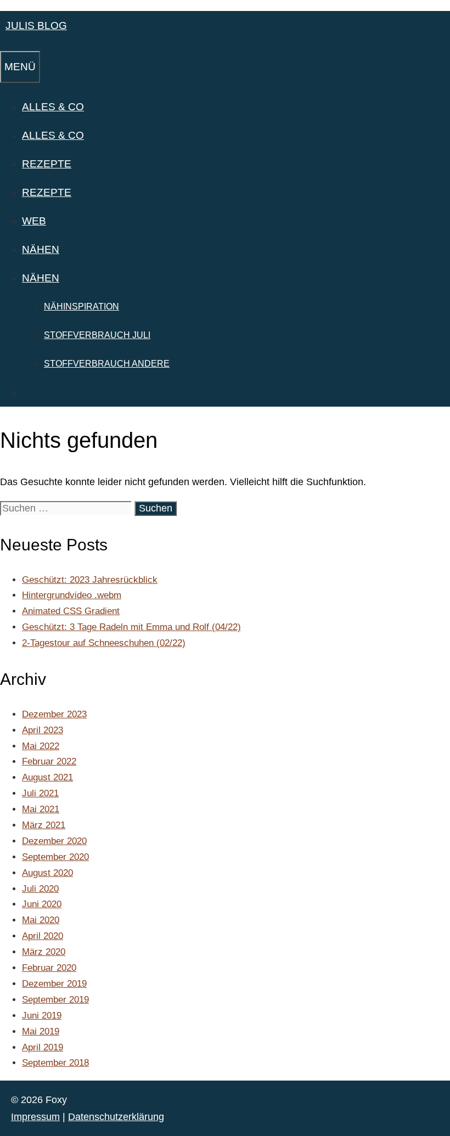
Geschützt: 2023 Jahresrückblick (90, 580)
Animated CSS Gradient (71, 611)
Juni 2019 (41, 1015)
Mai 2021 (40, 809)
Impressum (35, 1116)
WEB (34, 221)
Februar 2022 (49, 761)
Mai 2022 (40, 746)
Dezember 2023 (54, 714)
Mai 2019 (40, 1031)
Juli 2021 (40, 793)
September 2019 (55, 999)
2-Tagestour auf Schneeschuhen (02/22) (103, 643)
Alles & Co (53, 107)
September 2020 (55, 857)
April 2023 (42, 730)
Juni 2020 (41, 904)
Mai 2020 (40, 920)
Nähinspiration (81, 306)
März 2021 (43, 825)
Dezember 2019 (54, 983)
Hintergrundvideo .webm (71, 595)
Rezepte (46, 164)
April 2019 (42, 1047)
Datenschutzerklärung (116, 1116)
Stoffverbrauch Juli (97, 335)
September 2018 (55, 1063)
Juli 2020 (40, 889)
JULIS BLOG (36, 25)
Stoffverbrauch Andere (107, 363)
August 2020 (47, 873)
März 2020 (43, 952)
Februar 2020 (49, 968)
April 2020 (42, 936)
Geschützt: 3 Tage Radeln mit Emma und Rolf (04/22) (131, 627)
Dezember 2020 (54, 841)
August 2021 (47, 777)
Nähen (40, 249)
